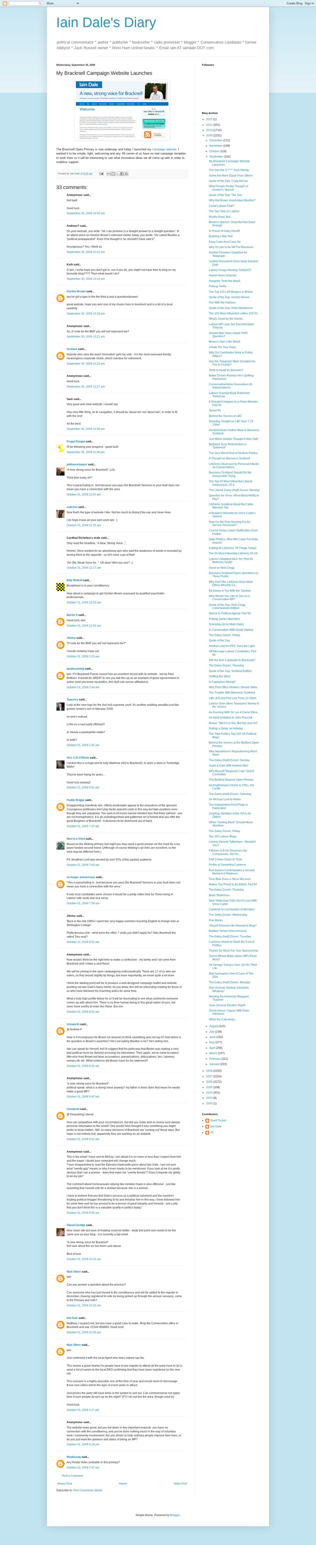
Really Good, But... (220, 216)
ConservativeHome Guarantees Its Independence (230, 386)
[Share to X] (117, 173)
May (212, 1042)
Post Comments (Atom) (87, 1490)
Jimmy (71, 638)
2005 (209, 1087)
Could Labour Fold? (221, 206)
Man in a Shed (76, 838)
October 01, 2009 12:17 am (84, 567)
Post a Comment (72, 1475)
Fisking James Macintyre (224, 619)
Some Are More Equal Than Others (231, 175)
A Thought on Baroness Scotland (229, 458)
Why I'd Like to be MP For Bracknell (231, 247)
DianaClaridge (76, 1225)
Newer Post (64, 1483)
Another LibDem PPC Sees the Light (232, 646)
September (216, 156)
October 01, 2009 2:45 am (83, 745)
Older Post (180, 1483)
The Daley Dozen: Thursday (226, 665)
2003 (209, 1098)
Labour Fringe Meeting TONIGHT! (230, 270)
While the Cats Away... (222, 1019)
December (216, 140)
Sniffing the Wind (219, 676)
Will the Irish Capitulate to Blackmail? (232, 660)
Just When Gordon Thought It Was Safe (233, 439)
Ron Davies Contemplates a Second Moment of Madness (232, 872)
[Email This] (108, 173)
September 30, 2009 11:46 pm (86, 452)
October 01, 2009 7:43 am (83, 865)
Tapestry (72, 699)
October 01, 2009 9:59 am (83, 1212)
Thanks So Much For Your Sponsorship (233, 950)
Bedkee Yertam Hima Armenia (228, 931)
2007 (209, 1076)
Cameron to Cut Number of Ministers (232, 909)
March (213, 1053)
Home (123, 1483)
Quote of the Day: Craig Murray (228, 181)
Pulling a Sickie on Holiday (226, 728)
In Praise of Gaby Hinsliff (224, 231)
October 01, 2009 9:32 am (83, 1066)
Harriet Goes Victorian (223, 275)
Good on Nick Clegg (221, 567)
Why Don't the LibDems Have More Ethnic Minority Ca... (231, 583)
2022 (209, 119)
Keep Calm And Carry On (225, 241)
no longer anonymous (81, 877)
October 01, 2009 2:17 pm (83, 1410)
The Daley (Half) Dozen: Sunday (229, 760)
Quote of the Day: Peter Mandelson (231, 308)
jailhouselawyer (77, 464)
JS (211, 1132)
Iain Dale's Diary (106, 22)
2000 (209, 1103)
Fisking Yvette (217, 286)
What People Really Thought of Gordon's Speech (228, 188)
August (214, 1026)
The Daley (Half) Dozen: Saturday (230, 794)
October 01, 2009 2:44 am (83, 687)
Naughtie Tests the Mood (224, 281)
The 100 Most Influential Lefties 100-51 (233, 313)
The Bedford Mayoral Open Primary (231, 779)
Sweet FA (215, 410)
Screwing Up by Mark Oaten (226, 624)
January (214, 1064)
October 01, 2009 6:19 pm (83, 1444)
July (212, 1031)
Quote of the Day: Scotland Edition (230, 671)
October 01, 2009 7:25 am (83, 826)
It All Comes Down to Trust (225, 859)
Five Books (216, 920)
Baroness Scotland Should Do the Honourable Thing (230, 474)
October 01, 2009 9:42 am (83, 1139)
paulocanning (75, 668)
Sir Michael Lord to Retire (225, 799)
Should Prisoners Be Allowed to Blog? (233, 925)
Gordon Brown (76, 291)
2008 (209, 1070)
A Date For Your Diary (222, 347)
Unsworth (73, 1024)
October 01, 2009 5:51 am (83, 787)
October (214, 151)
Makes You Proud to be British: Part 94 (233, 884)
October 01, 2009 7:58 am (83, 903)
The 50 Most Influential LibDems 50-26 (233, 553)
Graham (72, 349)
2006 (209, 1081)
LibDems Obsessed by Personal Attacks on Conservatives (234, 465)
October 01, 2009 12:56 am (84, 625)
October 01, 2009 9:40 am (83, 1096)
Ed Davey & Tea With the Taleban (230, 590)
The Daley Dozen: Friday (224, 635)
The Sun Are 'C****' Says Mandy (229, 170)
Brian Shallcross (219, 895)
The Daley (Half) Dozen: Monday (229, 982)
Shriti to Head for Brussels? (226, 370)
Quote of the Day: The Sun (225, 195)
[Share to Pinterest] (126, 173)
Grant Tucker (218, 1120)
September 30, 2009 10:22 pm (86, 363)
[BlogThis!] (113, 173)
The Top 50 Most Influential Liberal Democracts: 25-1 (230, 483)
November (216, 145)
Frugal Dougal (76, 441)
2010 (209, 130)
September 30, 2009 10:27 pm (86, 386)
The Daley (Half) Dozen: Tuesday (230, 936)
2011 (209, 124)
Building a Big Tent (220, 236)
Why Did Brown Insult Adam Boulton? (232, 200)
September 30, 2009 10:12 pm (86, 252)
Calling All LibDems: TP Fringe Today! (232, 548)
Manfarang (74, 1457)
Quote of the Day (219, 640)
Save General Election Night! (227, 1005)
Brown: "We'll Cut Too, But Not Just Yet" (233, 723)
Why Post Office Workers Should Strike (233, 687)
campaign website (164, 149)
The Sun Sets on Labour (224, 211)
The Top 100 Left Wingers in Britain (231, 291)
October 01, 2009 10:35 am (84, 1332)
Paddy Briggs (75, 800)
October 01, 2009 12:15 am (84, 525)
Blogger (175, 1515)
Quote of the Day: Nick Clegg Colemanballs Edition (227, 606)
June (212, 1037)
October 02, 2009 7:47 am (83, 1467)
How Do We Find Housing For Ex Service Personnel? (229, 523)
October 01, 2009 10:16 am (84, 1259)
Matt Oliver (74, 1271)
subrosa (72, 507)
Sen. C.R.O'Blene (78, 757)
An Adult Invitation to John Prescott (230, 717)
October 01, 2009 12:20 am (84, 602)
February (215, 1058)
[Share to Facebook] (122, 173)
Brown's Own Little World (224, 341)
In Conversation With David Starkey (231, 629)
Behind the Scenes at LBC (225, 416)
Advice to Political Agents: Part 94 (230, 613)
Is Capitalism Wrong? (222, 682)
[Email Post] (101, 173)
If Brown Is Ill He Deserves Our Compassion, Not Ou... (228, 852)
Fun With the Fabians (222, 302)
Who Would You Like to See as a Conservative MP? (229, 597)
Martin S (72, 615)
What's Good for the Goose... (227, 318)
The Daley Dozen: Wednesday (228, 914)
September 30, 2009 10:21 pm (86, 336)
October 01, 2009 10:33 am (84, 1305)
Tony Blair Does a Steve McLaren (230, 879)
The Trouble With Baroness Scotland (232, 692)
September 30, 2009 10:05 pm (86, 213)
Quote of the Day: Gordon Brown (229, 297)
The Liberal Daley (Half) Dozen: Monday (234, 490)
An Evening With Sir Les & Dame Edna (233, 712)
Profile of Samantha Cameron (227, 864)
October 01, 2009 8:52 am (83, 942)
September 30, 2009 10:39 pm (86, 429)
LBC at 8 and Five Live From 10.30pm (232, 698)
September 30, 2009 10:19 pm (86, 313)
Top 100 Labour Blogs (223, 836)
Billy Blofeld (74, 580)
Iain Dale (72, 1318)
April (212, 1048)
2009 (209, 135)
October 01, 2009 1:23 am (83, 656)
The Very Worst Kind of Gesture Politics (233, 453)
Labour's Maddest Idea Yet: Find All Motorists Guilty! (231, 560)
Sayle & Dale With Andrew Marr (228, 765)
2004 (209, 1092)
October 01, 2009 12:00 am (84, 494)
